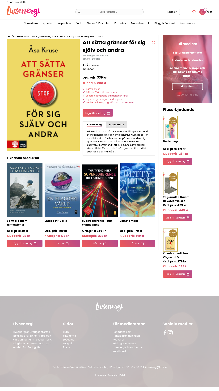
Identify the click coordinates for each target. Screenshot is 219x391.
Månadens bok (140, 23)
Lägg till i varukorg (95, 113)
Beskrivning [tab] (94, 124)
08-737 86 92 (134, 367)
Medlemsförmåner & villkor (69, 367)
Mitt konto (69, 336)
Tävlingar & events (124, 343)
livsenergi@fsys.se (156, 367)
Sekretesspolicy (98, 367)
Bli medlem (31, 23)
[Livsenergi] (24, 16)
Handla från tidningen (126, 336)
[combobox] (109, 12)
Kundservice (187, 23)
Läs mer (60, 243)
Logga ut (68, 339)
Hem (9, 36)
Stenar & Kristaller (98, 23)
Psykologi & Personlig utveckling (46, 36)
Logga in (172, 11)
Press (66, 347)
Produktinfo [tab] (116, 124)
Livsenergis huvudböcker (128, 347)
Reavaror (118, 339)
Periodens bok (122, 332)
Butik (66, 332)
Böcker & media (21, 36)
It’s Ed (122, 375)
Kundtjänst (119, 351)
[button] (154, 42)
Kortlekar (120, 23)
